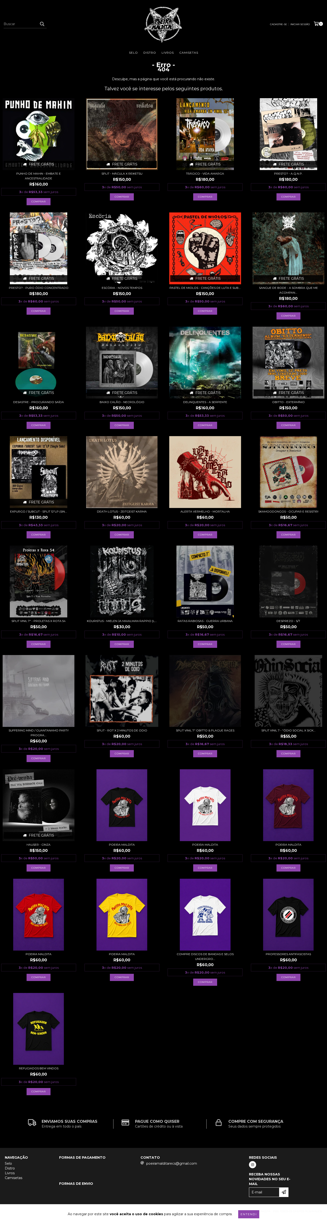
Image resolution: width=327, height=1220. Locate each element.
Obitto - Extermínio (288, 402)
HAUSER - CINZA (39, 844)
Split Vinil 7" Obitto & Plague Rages (205, 730)
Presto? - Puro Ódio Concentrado (38, 288)
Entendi (249, 1214)
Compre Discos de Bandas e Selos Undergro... (205, 956)
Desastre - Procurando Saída (38, 402)
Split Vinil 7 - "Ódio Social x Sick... (288, 730)
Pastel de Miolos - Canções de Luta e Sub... (205, 288)
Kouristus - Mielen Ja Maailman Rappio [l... (122, 621)
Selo (133, 52)
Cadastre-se (278, 24)
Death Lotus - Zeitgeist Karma (122, 511)
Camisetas (188, 52)
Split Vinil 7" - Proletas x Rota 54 (38, 621)
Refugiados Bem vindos (38, 1068)
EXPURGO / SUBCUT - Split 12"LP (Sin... (38, 511)
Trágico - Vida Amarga (205, 173)
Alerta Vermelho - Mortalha (205, 511)
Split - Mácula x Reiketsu (121, 173)
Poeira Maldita (122, 844)
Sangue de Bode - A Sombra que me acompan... (288, 290)
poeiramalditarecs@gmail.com (171, 1163)
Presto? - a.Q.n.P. (288, 173)
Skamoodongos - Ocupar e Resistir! (288, 511)
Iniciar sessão (300, 24)
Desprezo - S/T (288, 621)
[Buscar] (42, 24)
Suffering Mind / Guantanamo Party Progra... (39, 733)
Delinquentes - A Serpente (205, 402)
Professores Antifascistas (288, 954)
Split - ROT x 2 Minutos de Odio (122, 730)
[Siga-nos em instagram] (252, 1164)
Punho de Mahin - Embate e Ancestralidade (38, 176)
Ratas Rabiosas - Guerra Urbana (205, 621)
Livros (168, 52)
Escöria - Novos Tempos (122, 288)
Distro (149, 52)
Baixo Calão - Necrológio (122, 402)
